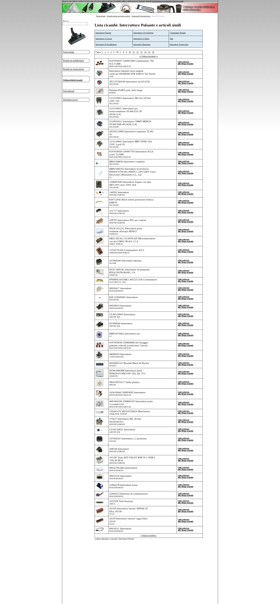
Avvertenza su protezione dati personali (167, 1)
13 (141, 52)
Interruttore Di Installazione (106, 44)
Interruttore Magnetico (142, 44)
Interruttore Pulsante (103, 33)
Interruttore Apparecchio (179, 44)
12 (138, 52)
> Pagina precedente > (148, 535)
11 (134, 52)
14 (145, 52)
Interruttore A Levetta (104, 39)
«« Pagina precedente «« (148, 56)
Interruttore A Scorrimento (143, 33)
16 (153, 52)
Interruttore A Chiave (141, 39)
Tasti (171, 39)
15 (149, 52)
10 (130, 52)
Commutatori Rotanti (178, 33)
